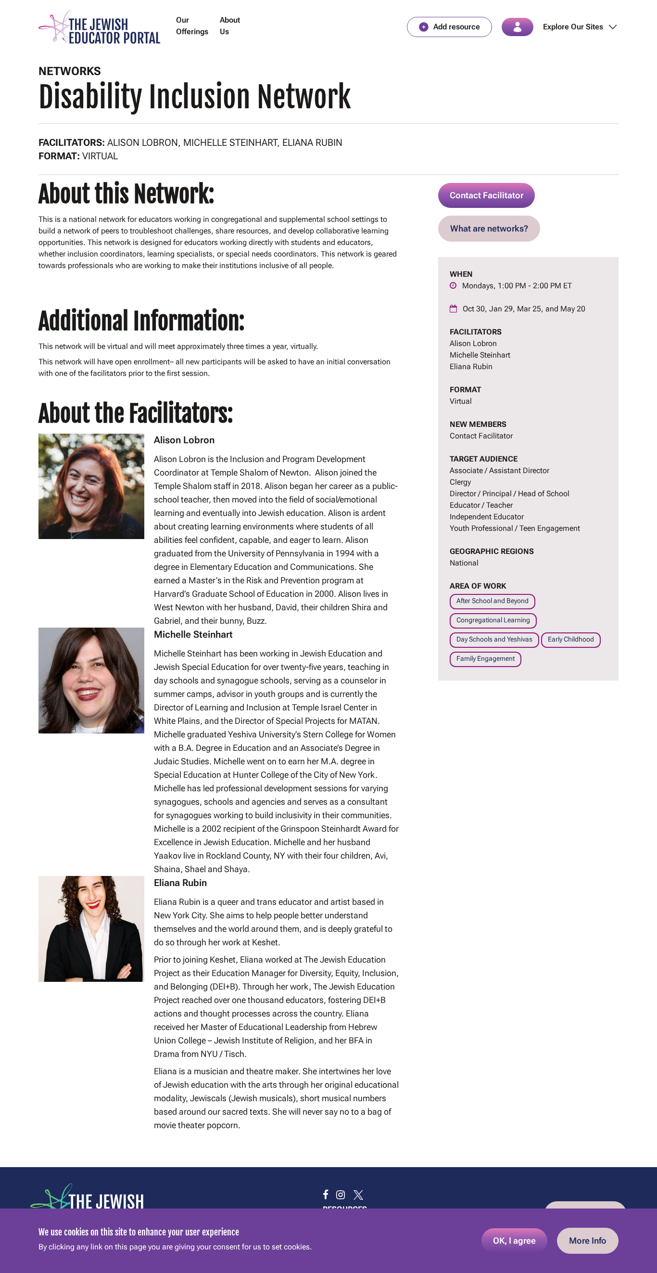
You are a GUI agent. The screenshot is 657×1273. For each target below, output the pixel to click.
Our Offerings (192, 25)
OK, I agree (514, 1240)
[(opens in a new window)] (325, 1195)
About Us (230, 25)
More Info (587, 1240)
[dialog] (328, 1241)
